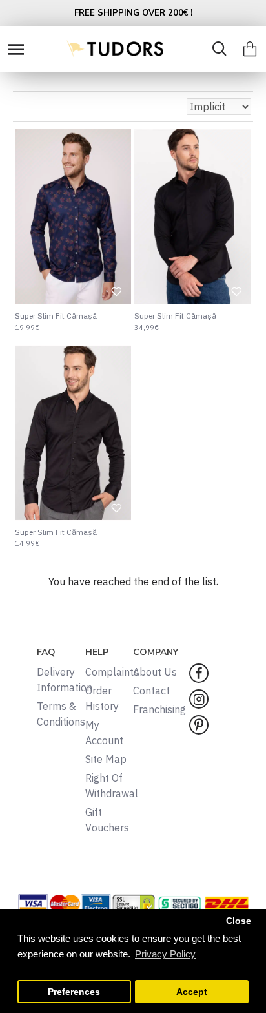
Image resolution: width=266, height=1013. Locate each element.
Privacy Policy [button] (165, 953)
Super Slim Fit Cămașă (56, 315)
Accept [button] (191, 992)
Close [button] (238, 921)
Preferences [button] (74, 992)
